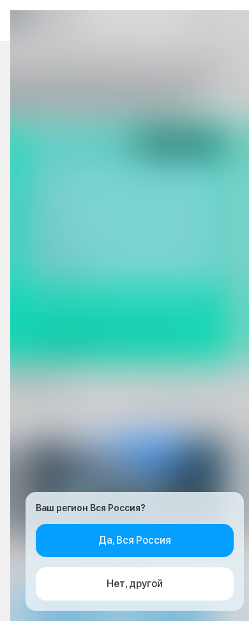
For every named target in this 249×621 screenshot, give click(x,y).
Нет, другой (135, 584)
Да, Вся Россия (134, 540)
